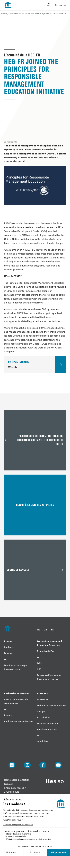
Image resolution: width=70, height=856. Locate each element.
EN (52, 629)
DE (45, 629)
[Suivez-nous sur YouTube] (58, 765)
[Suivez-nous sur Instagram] (27, 765)
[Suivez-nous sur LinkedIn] (11, 765)
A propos (42, 693)
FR (38, 629)
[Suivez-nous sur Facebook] (42, 765)
